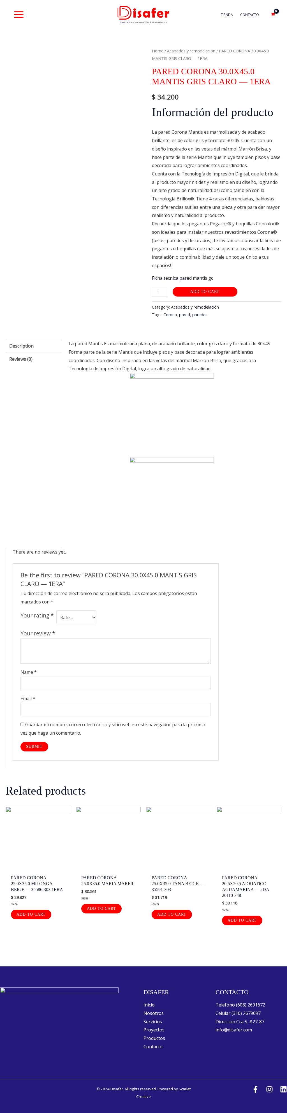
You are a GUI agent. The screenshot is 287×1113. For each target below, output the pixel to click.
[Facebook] (255, 1089)
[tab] (34, 346)
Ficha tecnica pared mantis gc (182, 278)
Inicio (149, 1005)
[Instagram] (269, 1089)
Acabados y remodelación (191, 51)
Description (21, 346)
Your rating (37, 615)
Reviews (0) (21, 359)
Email (27, 698)
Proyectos (154, 1030)
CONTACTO (249, 14)
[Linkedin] (283, 1089)
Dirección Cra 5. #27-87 (240, 1022)
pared (184, 314)
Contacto (153, 1046)
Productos (154, 1038)
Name (28, 672)
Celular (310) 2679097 (238, 1013)
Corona (170, 314)
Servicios (153, 1022)
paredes (199, 314)
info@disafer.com (234, 1030)
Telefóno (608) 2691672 (240, 1005)
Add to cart (204, 292)
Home (157, 51)
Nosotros (154, 1013)
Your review (37, 633)
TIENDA (227, 14)
